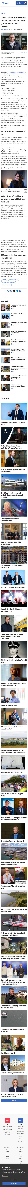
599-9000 (8, 1134)
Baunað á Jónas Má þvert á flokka (13, 587)
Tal (20, 1163)
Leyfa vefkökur (14, 1183)
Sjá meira (14, 1100)
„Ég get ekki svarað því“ (9, 705)
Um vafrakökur (20, 1140)
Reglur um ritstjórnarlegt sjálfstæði (7, 1127)
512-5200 (21, 1126)
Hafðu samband (21, 1130)
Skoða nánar (5, 1175)
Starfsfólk (21, 1135)
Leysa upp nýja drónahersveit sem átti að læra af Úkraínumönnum (18, 377)
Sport (7, 1153)
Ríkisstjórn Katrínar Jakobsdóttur (8, 282)
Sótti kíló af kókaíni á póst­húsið (12, 772)
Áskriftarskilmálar (20, 1133)
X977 (21, 1161)
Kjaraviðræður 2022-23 (13, 279)
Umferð (20, 1136)
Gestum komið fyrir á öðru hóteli (12, 1073)
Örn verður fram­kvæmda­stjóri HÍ (12, 841)
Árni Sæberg (4, 29)
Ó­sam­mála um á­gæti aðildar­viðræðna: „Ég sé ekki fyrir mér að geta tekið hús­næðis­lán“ (13, 982)
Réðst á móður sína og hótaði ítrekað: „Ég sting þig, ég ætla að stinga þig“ (12, 495)
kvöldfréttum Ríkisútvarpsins (17, 72)
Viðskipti (7, 1151)
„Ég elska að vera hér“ (8, 1053)
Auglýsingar (20, 1128)
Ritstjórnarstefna (20, 1131)
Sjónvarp (7, 1158)
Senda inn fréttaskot (20, 1141)
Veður (21, 1156)
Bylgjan (20, 1158)
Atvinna (20, 1153)
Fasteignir (21, 1151)
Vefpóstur (21, 1138)
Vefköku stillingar (14, 1179)
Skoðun (7, 1156)
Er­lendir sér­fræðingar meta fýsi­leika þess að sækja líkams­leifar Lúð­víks (19, 368)
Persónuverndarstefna (7, 1129)
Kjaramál (4, 279)
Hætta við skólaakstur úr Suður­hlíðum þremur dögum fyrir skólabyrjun (18, 341)
